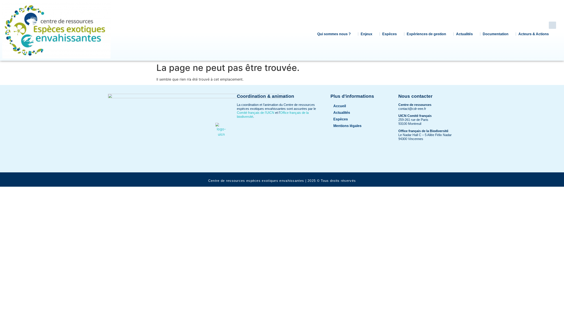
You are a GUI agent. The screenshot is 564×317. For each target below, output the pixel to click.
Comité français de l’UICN (255, 112)
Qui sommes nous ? (334, 34)
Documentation (495, 34)
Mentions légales (347, 126)
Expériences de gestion (426, 34)
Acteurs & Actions (533, 34)
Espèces (389, 34)
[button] (552, 25)
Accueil (339, 106)
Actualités (464, 34)
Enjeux (366, 34)
